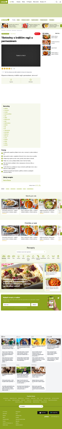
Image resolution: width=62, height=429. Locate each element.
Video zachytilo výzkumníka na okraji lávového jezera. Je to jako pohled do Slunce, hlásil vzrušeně (38, 359)
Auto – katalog (8, 400)
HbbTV (4, 417)
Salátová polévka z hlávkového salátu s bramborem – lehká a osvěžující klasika (47, 211)
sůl (5, 128)
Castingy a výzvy (18, 415)
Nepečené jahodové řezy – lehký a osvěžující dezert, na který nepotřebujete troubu (34, 26)
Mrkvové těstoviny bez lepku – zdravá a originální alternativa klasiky (52, 288)
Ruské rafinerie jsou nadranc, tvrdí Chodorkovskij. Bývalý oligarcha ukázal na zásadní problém (7, 359)
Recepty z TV (43, 1)
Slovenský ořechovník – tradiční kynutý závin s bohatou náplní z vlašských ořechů (10, 211)
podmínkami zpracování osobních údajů (20, 307)
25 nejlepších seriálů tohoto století (7, 375)
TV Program (29, 1)
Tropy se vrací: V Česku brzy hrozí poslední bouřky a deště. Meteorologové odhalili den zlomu (8, 353)
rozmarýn (6, 110)
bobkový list (7, 119)
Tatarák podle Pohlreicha (37, 400)
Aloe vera (45, 400)
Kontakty (17, 417)
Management (18, 411)
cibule (5, 141)
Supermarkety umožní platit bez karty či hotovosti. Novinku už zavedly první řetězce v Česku (8, 347)
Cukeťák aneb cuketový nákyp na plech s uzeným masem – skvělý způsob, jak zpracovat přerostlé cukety (14, 27)
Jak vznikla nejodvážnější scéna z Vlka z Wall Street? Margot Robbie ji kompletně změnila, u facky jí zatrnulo (8, 388)
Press (17, 413)
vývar (5, 137)
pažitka (6, 108)
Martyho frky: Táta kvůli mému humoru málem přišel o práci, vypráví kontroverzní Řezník (23, 375)
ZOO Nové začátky (55, 398)
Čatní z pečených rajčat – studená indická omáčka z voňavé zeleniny (29, 211)
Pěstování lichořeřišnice (52, 400)
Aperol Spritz (54, 47)
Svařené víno (29, 400)
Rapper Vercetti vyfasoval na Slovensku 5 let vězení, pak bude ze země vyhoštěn (23, 381)
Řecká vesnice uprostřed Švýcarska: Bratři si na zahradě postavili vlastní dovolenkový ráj (38, 387)
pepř (5, 121)
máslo (5, 117)
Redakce (17, 423)
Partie (38, 398)
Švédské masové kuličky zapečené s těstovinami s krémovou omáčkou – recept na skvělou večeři (17, 282)
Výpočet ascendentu (19, 401)
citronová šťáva (7, 113)
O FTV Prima (5, 411)
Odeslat (34, 304)
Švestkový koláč (44, 401)
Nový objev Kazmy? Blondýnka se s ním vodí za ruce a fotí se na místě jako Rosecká (23, 387)
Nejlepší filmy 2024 (13, 398)
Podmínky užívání (6, 419)
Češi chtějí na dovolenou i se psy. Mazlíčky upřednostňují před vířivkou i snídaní (38, 375)
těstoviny (6, 134)
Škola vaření (36, 1)
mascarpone (7, 130)
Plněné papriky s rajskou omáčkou (54, 53)
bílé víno (6, 135)
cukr (5, 115)
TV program (27, 398)
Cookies (4, 421)
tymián (6, 112)
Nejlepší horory (21, 398)
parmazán (6, 132)
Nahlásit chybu (5, 424)
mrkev (5, 143)
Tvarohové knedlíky (27, 401)
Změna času (33, 398)
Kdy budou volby (47, 398)
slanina (5, 124)
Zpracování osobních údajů (20, 419)
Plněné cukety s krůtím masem (54, 37)
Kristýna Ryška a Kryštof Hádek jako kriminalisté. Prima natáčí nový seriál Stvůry (23, 359)
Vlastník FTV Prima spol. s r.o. (8, 423)
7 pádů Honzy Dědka (16, 400)
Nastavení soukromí (19, 424)
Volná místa (5, 413)
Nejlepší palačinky (36, 401)
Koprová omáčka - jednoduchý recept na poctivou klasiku (54, 25)
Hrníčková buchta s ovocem (55, 42)
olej (5, 126)
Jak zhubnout (5, 398)
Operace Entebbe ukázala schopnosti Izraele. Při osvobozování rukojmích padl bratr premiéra (37, 353)
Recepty (18, 1)
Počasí (41, 398)
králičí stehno (7, 123)
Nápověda (17, 421)
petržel (5, 145)
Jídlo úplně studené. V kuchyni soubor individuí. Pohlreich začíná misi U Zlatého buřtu (23, 353)
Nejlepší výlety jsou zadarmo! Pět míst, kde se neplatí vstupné (38, 381)
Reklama (4, 415)
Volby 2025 (23, 400)
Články (23, 1)
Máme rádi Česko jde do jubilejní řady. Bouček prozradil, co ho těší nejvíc (23, 347)
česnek (5, 139)
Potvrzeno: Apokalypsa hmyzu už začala (38, 347)
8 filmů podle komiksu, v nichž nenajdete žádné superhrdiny (8, 381)
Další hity (57, 33)
